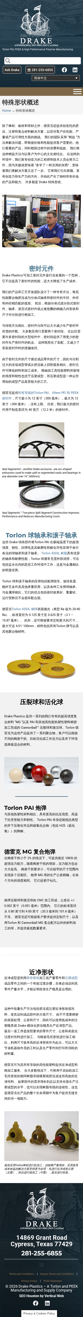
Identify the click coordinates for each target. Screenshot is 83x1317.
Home (6, 111)
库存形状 (33, 978)
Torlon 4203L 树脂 (54, 553)
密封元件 (41, 268)
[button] (41, 1264)
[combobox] (42, 60)
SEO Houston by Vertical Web (41, 1296)
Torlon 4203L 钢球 (24, 609)
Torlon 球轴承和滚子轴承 (41, 535)
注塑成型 (71, 978)
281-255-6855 (41, 1253)
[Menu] (77, 91)
